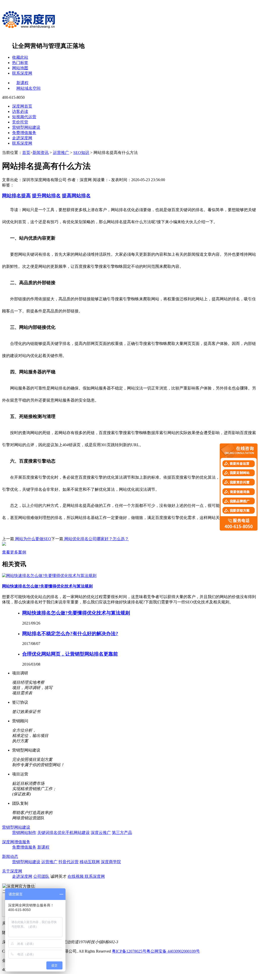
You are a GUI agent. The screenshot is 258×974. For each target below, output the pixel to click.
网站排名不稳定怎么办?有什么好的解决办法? (70, 633)
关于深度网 (12, 871)
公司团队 (41, 876)
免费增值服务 (24, 133)
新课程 (22, 83)
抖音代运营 (68, 862)
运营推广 (61, 152)
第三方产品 (122, 832)
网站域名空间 (28, 88)
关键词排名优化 (51, 832)
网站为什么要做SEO (32, 539)
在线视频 (76, 876)
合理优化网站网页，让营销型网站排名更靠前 (70, 654)
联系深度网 (22, 73)
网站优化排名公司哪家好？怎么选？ (96, 539)
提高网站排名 (76, 195)
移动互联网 (90, 862)
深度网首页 (22, 106)
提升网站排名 (46, 195)
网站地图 (20, 68)
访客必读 (20, 111)
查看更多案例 (14, 552)
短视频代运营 (24, 117)
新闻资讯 (41, 152)
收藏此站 (20, 57)
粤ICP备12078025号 (129, 951)
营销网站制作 (24, 832)
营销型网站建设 (26, 127)
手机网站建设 (78, 832)
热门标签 (20, 62)
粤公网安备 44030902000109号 (173, 951)
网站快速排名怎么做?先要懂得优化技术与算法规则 (47, 586)
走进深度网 (22, 138)
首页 (26, 152)
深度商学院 (111, 862)
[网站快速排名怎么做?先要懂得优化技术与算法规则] (49, 575)
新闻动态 (10, 856)
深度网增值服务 (16, 842)
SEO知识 (81, 152)
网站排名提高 (16, 195)
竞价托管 (20, 122)
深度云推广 (101, 832)
